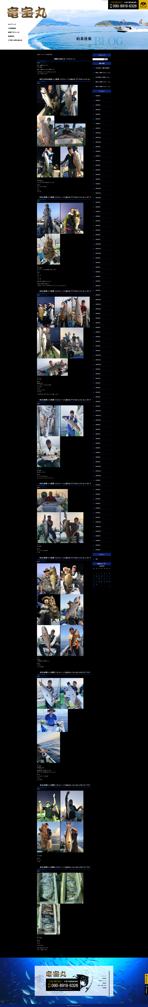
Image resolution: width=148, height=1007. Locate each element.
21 (107, 578)
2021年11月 (98, 359)
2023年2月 (98, 290)
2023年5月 (98, 276)
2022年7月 (98, 322)
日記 (97, 559)
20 (104, 578)
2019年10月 (98, 475)
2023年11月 (98, 248)
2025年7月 (98, 156)
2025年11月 (98, 137)
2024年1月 (98, 239)
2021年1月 (98, 406)
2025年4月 (98, 169)
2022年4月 (98, 336)
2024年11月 (98, 193)
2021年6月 (98, 383)
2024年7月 (98, 211)
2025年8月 (98, 151)
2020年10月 (98, 420)
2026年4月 (98, 114)
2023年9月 (98, 258)
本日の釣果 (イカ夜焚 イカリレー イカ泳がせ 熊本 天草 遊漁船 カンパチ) (103, 77)
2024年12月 (98, 188)
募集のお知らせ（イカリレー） (65, 59)
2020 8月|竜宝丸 (105, 0)
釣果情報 (104, 987)
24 (96, 581)
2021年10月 (98, 364)
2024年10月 (98, 197)
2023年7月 (98, 267)
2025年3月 (98, 174)
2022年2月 (98, 346)
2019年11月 (98, 471)
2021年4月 (98, 392)
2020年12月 (98, 410)
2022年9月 (98, 313)
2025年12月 (98, 132)
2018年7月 (98, 545)
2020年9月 (98, 424)
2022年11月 (98, 304)
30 (93, 584)
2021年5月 (98, 387)
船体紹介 (15, 36)
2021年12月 (98, 355)
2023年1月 (98, 295)
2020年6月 (98, 438)
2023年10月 (98, 253)
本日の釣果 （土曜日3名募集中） (103, 68)
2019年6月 (98, 494)
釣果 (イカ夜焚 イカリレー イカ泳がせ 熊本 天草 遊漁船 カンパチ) (103, 72)
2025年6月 (98, 160)
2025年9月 (98, 146)
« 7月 (94, 586)
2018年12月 (98, 522)
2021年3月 (98, 396)
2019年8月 (98, 485)
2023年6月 (98, 271)
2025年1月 (98, 183)
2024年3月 (98, 230)
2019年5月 (98, 498)
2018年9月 (98, 535)
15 (109, 576)
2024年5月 (98, 220)
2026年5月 (98, 109)
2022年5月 (98, 332)
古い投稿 (60, 955)
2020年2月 (98, 457)
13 (104, 576)
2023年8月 (98, 262)
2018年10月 (98, 531)
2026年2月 (98, 123)
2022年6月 (98, 327)
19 (101, 578)
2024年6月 (98, 216)
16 (93, 578)
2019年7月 (98, 489)
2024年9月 (98, 202)
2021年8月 (98, 373)
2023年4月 (98, 281)
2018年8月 (98, 540)
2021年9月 (98, 369)
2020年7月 (98, 434)
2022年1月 (98, 350)
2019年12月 (98, 466)
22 (109, 578)
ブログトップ (102, 55)
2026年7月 (98, 100)
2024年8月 (98, 207)
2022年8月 (98, 318)
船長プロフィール (15, 32)
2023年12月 (98, 244)
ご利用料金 (15, 28)
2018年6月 (98, 549)
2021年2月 (98, 401)
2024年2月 (98, 234)
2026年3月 (98, 119)
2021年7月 (98, 378)
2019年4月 (98, 503)
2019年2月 (98, 512)
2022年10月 (98, 308)
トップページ (15, 24)
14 (107, 576)
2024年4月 (98, 225)
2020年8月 (98, 429)
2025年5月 (98, 165)
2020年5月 (98, 443)
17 (96, 578)
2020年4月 (98, 447)
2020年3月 (98, 452)
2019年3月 (98, 508)
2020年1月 (98, 461)
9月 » (110, 586)
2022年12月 (98, 299)
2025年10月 (98, 142)
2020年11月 (98, 415)
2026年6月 (98, 105)
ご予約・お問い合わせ (15, 40)
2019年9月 (98, 480)
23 (93, 581)
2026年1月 (98, 128)
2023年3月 (98, 285)
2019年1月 (98, 517)
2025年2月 (98, 179)
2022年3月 (98, 341)
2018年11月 (98, 526)
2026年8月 (98, 95)
